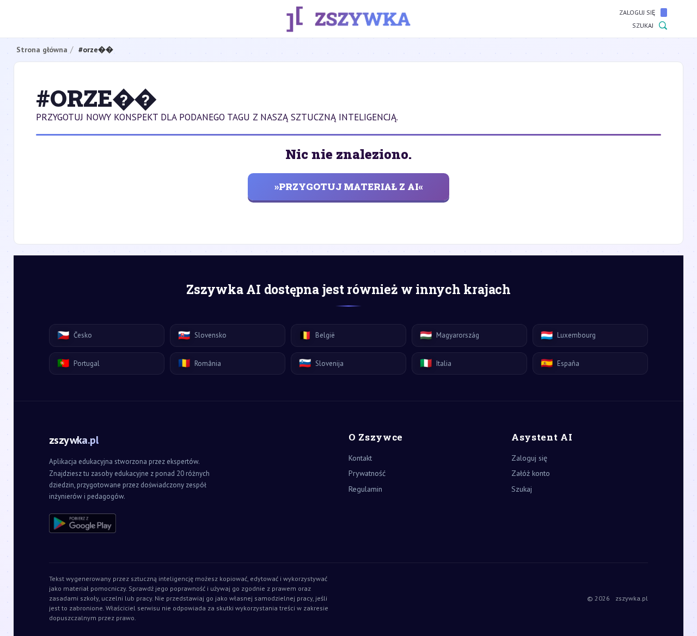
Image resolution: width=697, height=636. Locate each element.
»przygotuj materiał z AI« (348, 186)
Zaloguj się (637, 12)
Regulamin (365, 489)
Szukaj (642, 25)
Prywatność (367, 473)
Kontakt (360, 458)
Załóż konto (530, 473)
